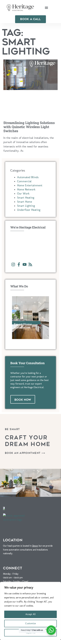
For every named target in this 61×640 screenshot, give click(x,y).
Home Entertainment (29, 185)
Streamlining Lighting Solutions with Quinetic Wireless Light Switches (29, 126)
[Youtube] (24, 265)
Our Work (23, 193)
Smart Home (24, 201)
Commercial (24, 181)
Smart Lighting (26, 205)
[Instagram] (13, 265)
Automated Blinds (27, 177)
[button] (46, 7)
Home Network (26, 189)
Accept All (30, 614)
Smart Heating (25, 197)
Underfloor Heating (28, 209)
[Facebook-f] (19, 265)
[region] (30, 611)
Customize (30, 623)
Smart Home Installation (23, 325)
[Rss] (30, 265)
